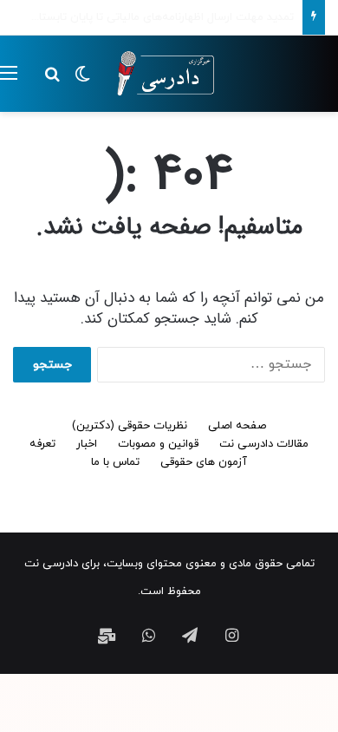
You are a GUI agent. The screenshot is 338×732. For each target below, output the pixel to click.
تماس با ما (115, 462)
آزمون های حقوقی (203, 462)
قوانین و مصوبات (158, 444)
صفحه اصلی (237, 426)
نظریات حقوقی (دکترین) (129, 426)
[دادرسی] (160, 74)
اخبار (86, 444)
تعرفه (42, 444)
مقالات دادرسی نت (264, 444)
